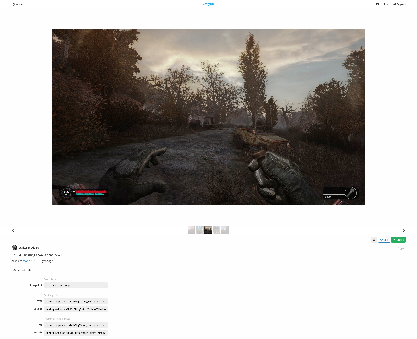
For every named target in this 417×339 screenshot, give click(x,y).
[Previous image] (13, 230)
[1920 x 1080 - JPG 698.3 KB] (374, 240)
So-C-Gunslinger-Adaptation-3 (36, 254)
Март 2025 (29, 261)
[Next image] (404, 230)
